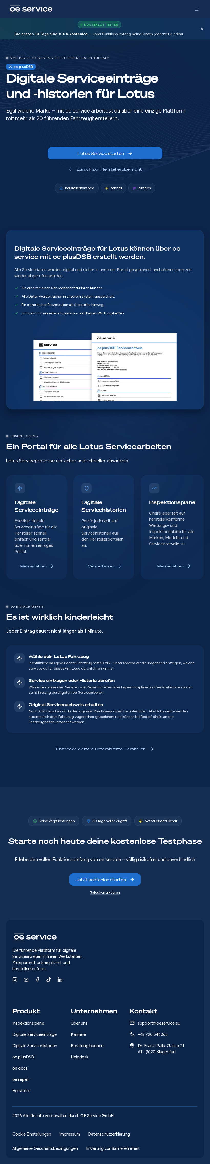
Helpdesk (79, 1057)
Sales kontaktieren (105, 892)
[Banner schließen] (202, 29)
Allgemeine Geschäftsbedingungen (45, 1148)
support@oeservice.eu (159, 1023)
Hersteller (21, 1091)
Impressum (69, 1134)
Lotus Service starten (100, 153)
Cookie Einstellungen (31, 1134)
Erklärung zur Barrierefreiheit (113, 1148)
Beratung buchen (87, 1045)
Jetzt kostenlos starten (101, 879)
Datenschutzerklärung (109, 1134)
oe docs (20, 1068)
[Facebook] (37, 979)
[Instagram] (14, 979)
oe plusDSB (23, 1057)
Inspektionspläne (28, 1023)
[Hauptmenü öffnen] (197, 9)
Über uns (79, 1023)
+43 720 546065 (153, 1034)
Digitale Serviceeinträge (34, 1034)
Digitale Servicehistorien (34, 1045)
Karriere (78, 1034)
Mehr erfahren (33, 566)
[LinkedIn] (59, 979)
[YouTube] (26, 979)
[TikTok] (48, 979)
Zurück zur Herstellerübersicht (109, 169)
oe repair (20, 1079)
